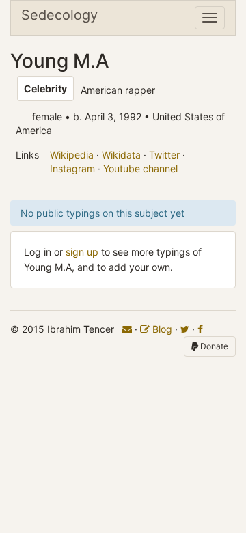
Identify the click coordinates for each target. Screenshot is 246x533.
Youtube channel (140, 168)
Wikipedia (72, 155)
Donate (213, 346)
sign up (82, 252)
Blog (161, 329)
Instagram (72, 168)
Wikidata (121, 155)
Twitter (164, 155)
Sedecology (59, 15)
